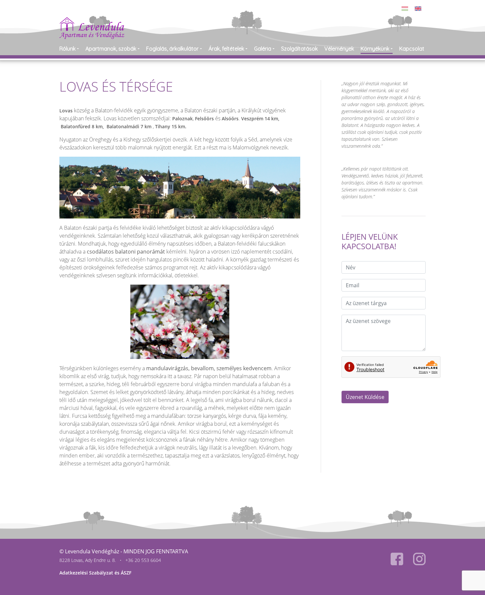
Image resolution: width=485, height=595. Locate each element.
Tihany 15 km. (170, 126)
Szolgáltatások (299, 48)
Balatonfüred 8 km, (83, 126)
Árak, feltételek (226, 48)
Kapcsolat (411, 48)
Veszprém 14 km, (260, 118)
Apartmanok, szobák (110, 48)
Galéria (262, 48)
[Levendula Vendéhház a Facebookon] (397, 559)
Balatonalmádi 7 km (130, 126)
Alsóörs (230, 118)
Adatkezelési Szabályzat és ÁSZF (95, 573)
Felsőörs (205, 118)
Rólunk (67, 48)
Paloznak (182, 118)
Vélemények (339, 48)
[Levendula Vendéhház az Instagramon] (419, 559)
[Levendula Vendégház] (91, 21)
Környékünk (375, 48)
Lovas (66, 110)
